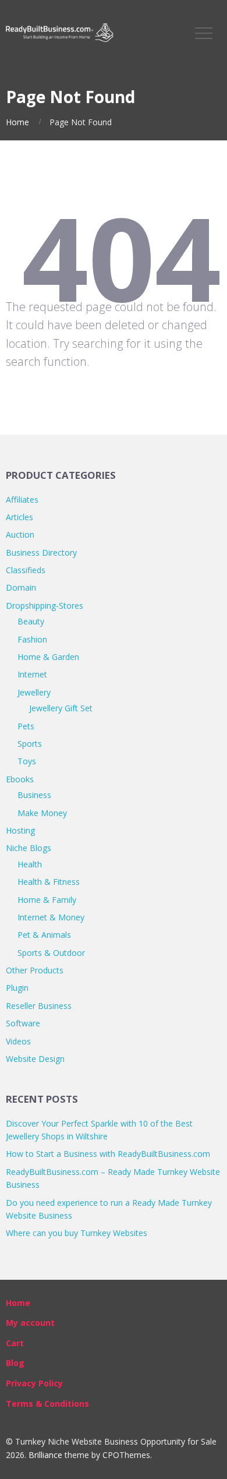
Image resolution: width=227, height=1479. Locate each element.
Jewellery (34, 692)
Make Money (42, 812)
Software (23, 1023)
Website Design (35, 1058)
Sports (29, 743)
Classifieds (25, 570)
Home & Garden (48, 656)
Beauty (30, 621)
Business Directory (41, 552)
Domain (21, 587)
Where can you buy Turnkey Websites (76, 1232)
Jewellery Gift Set (61, 708)
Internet (32, 674)
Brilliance (45, 1454)
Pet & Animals (44, 934)
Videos (18, 1041)
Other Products (34, 970)
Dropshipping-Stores (44, 605)
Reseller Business (39, 1005)
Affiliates (22, 499)
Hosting (20, 830)
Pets (25, 726)
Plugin (17, 987)
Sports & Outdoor (51, 952)
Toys (26, 761)
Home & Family (46, 899)
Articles (19, 517)
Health (29, 864)
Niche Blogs (28, 847)
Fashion (32, 639)
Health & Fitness (48, 881)
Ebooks (20, 779)
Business (34, 794)
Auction (20, 534)
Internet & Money (50, 917)
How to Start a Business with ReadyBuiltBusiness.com (108, 1153)
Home (17, 122)
